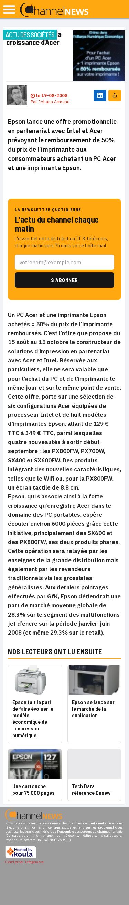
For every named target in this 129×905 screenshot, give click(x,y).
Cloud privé (14, 862)
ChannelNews (54, 10)
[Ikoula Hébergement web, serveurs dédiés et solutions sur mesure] (20, 857)
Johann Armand (54, 102)
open (9, 9)
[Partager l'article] (114, 95)
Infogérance (34, 862)
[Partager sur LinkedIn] (100, 95)
